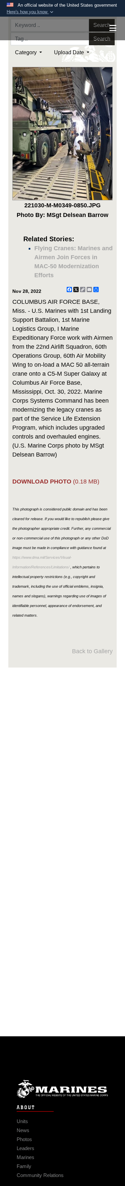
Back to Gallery (92, 651)
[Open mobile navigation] (112, 28)
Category (26, 52)
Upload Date (69, 52)
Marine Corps (62, 1089)
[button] (31, 12)
